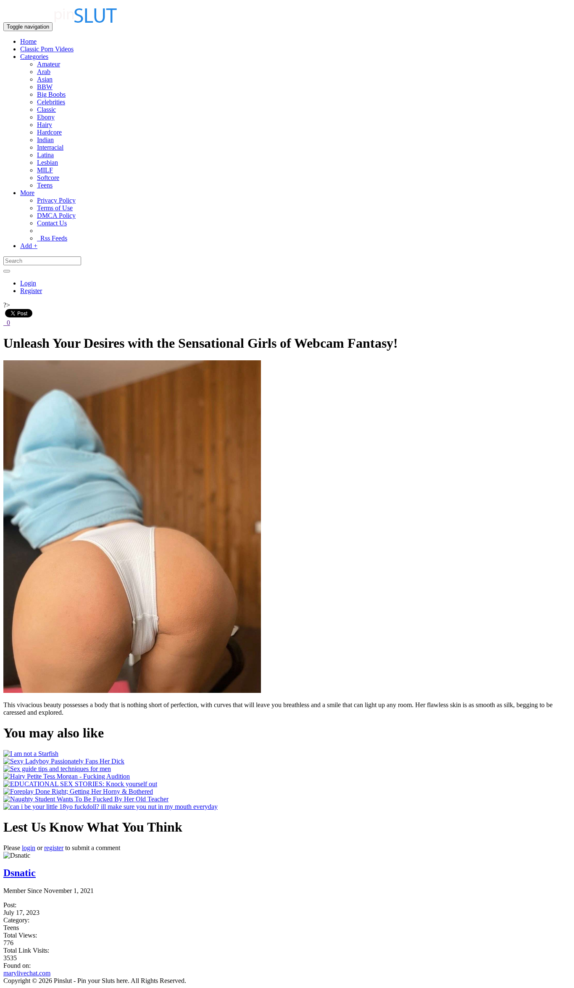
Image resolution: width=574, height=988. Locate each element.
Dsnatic (19, 872)
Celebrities (51, 102)
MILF (45, 170)
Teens (45, 185)
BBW (45, 86)
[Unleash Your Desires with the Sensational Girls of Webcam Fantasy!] (132, 690)
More (27, 192)
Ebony (46, 117)
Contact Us (52, 223)
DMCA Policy (56, 215)
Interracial (50, 147)
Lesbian (47, 162)
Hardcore (49, 132)
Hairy (44, 124)
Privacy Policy (56, 200)
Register (31, 290)
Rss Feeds (52, 238)
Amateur (48, 64)
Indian (45, 139)
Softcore (48, 177)
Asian (45, 79)
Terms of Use (55, 207)
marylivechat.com (26, 973)
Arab (43, 71)
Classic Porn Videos (47, 49)
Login (28, 283)
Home (28, 41)
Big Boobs (51, 94)
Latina (45, 155)
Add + (28, 245)
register (53, 847)
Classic (46, 109)
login (28, 847)
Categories (34, 56)
